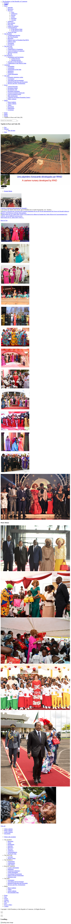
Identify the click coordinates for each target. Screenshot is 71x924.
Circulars (13, 20)
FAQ (5, 903)
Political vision (12, 41)
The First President (13, 37)
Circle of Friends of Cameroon (16, 51)
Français (6, 3)
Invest (5, 85)
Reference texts (12, 877)
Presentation (11, 66)
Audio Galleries (12, 103)
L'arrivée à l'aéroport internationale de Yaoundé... (14, 208)
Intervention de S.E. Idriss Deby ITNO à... (12, 217)
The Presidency (8, 55)
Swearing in (11, 44)
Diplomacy (11, 72)
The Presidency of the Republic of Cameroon (14, 1)
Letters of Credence (13, 26)
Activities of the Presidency (15, 61)
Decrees (13, 15)
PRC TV (6, 901)
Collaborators (11, 863)
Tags (5, 897)
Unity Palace (11, 864)
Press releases (11, 23)
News (5, 6)
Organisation (11, 861)
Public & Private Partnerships (16, 875)
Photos (6, 116)
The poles (7, 75)
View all (3, 826)
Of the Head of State (16, 29)
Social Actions (11, 858)
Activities (10, 48)
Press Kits (10, 24)
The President (8, 34)
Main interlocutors (13, 96)
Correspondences (12, 27)
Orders (13, 16)
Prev (5, 127)
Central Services (15, 58)
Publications (11, 108)
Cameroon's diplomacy (14, 871)
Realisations (11, 844)
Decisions (13, 18)
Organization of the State (14, 69)
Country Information (13, 867)
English (6, 4)
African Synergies (12, 52)
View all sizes (11, 130)
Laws (12, 12)
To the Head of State (16, 30)
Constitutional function (14, 35)
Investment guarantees (14, 91)
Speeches (10, 7)
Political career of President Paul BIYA (18, 40)
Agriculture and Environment (16, 80)
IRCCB (10, 54)
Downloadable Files (13, 892)
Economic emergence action (15, 77)
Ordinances (14, 13)
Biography (10, 38)
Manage (6, 129)
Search (6, 898)
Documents (11, 106)
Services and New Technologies (16, 83)
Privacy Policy (8, 904)
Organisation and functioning (16, 57)
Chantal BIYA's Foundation (15, 49)
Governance (11, 79)
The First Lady (8, 46)
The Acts (10, 10)
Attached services (16, 60)
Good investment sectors (14, 94)
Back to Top (4, 220)
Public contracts (12, 99)
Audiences (10, 21)
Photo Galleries (12, 102)
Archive (6, 900)
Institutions (11, 71)
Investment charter (13, 88)
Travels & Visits (12, 32)
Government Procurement (15, 874)
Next (5, 132)
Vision (9, 843)
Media (6, 100)
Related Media (8, 191)
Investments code (12, 89)
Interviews (10, 9)
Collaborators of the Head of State (17, 63)
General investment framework (16, 92)
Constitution (11, 68)
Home (6, 112)
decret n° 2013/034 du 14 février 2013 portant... (14, 213)
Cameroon (7, 65)
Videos (9, 105)
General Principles (13, 86)
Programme (11, 43)
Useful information (13, 74)
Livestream (11, 110)
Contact (6, 906)
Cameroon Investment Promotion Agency (19, 97)
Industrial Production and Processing (18, 82)
